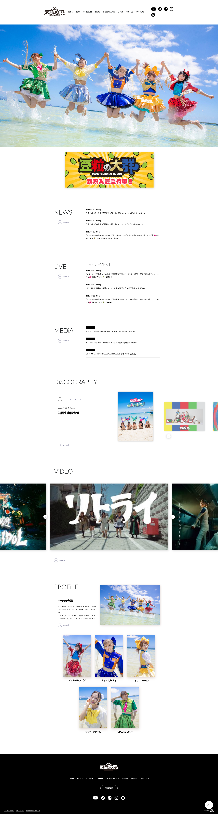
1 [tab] (60, 403)
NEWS (78, 12)
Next (169, 436)
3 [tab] (70, 403)
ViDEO (120, 12)
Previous (163, 436)
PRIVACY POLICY (9, 811)
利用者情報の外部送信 (33, 811)
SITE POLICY (20, 811)
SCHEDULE (87, 12)
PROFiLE (129, 12)
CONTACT (109, 788)
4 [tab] (75, 403)
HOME (70, 12)
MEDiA (97, 12)
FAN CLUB (140, 12)
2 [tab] (65, 403)
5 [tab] (80, 403)
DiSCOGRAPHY (109, 12)
